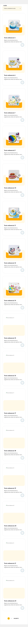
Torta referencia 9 (9, 150)
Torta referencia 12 (10, 263)
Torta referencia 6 (9, 75)
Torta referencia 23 (10, 601)
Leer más (22, 44)
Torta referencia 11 (10, 225)
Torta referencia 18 (10, 450)
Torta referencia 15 (10, 338)
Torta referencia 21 (10, 563)
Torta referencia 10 (10, 188)
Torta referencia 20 (10, 526)
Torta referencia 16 (10, 375)
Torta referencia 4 (9, 38)
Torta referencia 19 (10, 488)
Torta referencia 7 (9, 113)
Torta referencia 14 (10, 300)
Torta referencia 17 (10, 413)
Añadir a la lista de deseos (23, 15)
